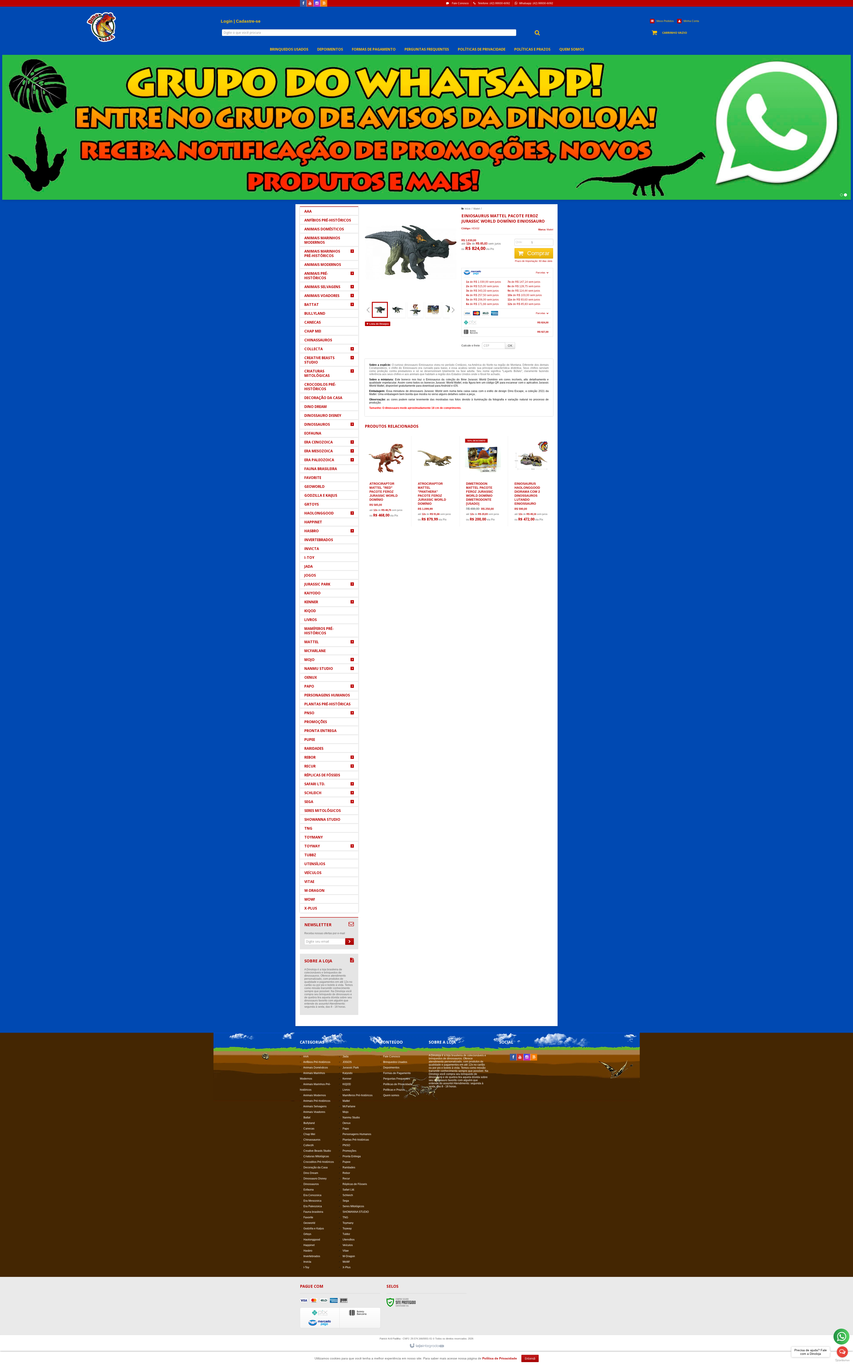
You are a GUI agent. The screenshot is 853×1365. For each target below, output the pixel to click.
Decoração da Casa (315, 1167)
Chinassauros (311, 1139)
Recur (346, 1178)
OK (510, 345)
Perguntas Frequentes (396, 1078)
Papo (346, 1128)
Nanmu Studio (351, 1117)
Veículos (348, 1245)
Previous (368, 310)
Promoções (349, 1150)
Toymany (348, 1223)
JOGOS (347, 1062)
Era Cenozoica (312, 1195)
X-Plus (347, 1267)
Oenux (347, 1123)
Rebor (346, 1173)
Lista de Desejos (379, 323)
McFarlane (349, 1106)
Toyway (347, 1228)
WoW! (346, 1261)
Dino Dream (310, 1173)
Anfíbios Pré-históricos (316, 1062)
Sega (346, 1200)
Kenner (347, 1078)
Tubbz (346, 1234)
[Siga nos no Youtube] (310, 3)
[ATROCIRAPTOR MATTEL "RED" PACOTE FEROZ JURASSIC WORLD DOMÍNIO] (386, 479)
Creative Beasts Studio (317, 1150)
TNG (345, 1217)
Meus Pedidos (665, 21)
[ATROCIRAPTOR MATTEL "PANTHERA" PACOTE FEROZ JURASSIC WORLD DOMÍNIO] (435, 481)
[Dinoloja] (101, 26)
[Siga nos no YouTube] (520, 1057)
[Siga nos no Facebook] (303, 3)
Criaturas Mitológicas (316, 1156)
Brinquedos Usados (395, 1062)
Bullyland (309, 1123)
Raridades (349, 1167)
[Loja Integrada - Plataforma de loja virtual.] (427, 1346)
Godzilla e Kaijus (313, 1228)
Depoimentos (391, 1067)
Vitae (346, 1250)
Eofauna (308, 1189)
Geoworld (309, 1223)
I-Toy (306, 1267)
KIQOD (347, 1084)
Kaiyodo (348, 1073)
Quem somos (391, 1095)
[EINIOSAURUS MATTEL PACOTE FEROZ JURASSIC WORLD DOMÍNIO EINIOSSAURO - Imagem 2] (398, 310)
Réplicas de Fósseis (355, 1184)
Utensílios (349, 1239)
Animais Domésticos (315, 1067)
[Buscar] (535, 32)
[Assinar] (349, 941)
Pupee (347, 1161)
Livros (346, 1089)
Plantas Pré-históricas (356, 1139)
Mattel (476, 208)
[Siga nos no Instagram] (317, 3)
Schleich (348, 1195)
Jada (346, 1056)
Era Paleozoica (312, 1206)
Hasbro (307, 1250)
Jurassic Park (351, 1067)
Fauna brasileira (313, 1211)
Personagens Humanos (357, 1134)
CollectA (308, 1145)
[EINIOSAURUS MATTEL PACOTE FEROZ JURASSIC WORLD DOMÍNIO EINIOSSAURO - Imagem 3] (415, 310)
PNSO (346, 1145)
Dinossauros (311, 1184)
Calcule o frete (470, 345)
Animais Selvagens (315, 1106)
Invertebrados (311, 1256)
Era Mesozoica (312, 1200)
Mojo (346, 1112)
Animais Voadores (314, 1112)
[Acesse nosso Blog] (324, 3)
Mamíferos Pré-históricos (358, 1095)
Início (467, 208)
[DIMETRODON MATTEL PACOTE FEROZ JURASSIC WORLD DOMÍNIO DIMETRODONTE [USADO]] (483, 481)
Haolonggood (311, 1239)
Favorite (308, 1217)
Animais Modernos (314, 1095)
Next (453, 308)
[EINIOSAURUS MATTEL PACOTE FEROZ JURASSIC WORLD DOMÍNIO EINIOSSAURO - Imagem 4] (433, 310)
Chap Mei (309, 1134)
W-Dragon (349, 1256)
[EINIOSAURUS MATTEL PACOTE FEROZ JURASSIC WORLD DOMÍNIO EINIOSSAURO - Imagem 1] (380, 310)
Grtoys (307, 1234)
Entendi (530, 1358)
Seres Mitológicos (353, 1206)
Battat (306, 1117)
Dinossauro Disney (315, 1178)
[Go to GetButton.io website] (842, 1360)
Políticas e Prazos (394, 1089)
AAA (306, 1056)
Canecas (308, 1128)
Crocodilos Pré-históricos (318, 1161)
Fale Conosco (460, 3)
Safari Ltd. (349, 1189)
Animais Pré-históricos (316, 1100)
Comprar (538, 253)
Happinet (309, 1245)
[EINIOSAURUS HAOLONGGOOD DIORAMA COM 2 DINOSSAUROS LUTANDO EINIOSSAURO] (531, 481)
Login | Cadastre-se (241, 21)
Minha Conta (691, 21)
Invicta (307, 1261)
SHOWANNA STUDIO (356, 1211)
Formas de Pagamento (397, 1073)
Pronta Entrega (352, 1156)
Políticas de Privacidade (397, 1084)
